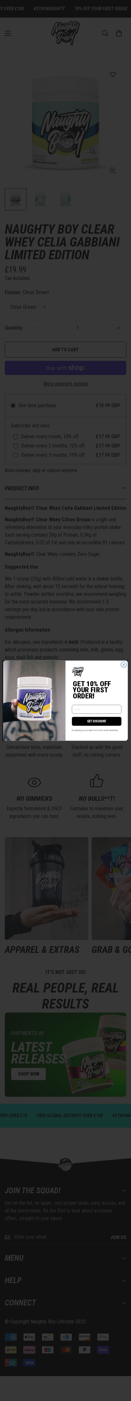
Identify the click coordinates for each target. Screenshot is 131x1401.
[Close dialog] (124, 664)
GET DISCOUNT (97, 721)
